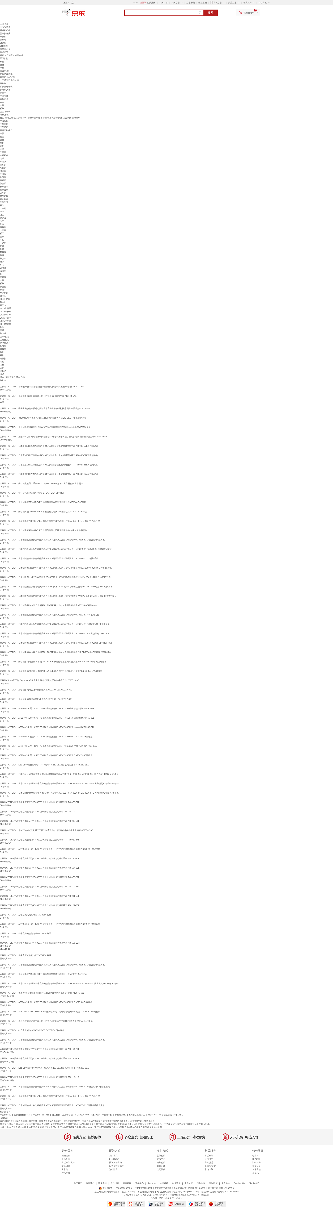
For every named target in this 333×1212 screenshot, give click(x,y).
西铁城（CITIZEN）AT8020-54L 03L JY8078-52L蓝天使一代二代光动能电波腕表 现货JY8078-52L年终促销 (50, 849)
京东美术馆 (5, 49)
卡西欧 (3, 230)
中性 (2, 133)
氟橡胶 (3, 252)
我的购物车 (249, 12)
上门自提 (113, 1155)
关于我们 (78, 1183)
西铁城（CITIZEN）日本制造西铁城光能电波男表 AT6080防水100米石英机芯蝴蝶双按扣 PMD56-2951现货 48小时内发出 (56, 586)
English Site (239, 1183)
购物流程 (66, 1155)
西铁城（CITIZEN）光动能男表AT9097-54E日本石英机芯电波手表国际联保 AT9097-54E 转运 (43, 511)
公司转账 (161, 1169)
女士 (2, 140)
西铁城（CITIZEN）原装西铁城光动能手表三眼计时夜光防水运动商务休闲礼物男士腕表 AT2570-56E (46, 830)
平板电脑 (37, 1127)
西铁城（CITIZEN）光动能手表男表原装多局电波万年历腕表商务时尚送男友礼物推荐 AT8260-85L (45, 427)
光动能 (3, 152)
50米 (2, 290)
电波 (2, 158)
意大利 (3, 93)
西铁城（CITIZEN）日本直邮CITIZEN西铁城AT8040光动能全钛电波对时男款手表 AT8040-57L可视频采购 (49, 455)
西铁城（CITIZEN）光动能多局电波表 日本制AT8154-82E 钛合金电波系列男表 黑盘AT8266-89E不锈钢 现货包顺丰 (53, 661)
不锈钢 (3, 83)
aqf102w (95, 1115)
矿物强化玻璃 (6, 86)
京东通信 (256, 1169)
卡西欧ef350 (120, 1115)
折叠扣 (3, 346)
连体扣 (3, 358)
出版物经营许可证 (146, 1191)
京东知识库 (5, 27)
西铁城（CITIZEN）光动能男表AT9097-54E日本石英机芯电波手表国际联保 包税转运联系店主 (43, 530)
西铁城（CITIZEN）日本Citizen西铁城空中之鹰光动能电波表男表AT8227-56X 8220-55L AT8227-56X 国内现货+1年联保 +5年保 (59, 783)
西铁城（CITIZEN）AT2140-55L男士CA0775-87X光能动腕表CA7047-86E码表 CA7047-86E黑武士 (46, 755)
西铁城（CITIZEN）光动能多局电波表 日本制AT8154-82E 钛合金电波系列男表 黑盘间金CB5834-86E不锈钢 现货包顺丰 (55, 652)
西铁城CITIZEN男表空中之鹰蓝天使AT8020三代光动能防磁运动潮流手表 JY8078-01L (39, 877)
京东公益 (225, 1183)
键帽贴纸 (4, 46)
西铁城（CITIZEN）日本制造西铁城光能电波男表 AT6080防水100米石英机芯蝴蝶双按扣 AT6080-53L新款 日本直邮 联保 (56, 568)
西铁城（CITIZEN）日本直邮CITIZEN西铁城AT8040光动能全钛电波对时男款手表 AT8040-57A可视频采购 (49, 474)
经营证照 (205, 1195)
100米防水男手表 (137, 1115)
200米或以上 (6, 299)
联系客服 (66, 1173)
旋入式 (3, 333)
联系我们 (90, 1183)
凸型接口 (4, 124)
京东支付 (169, 1198)
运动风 (3, 180)
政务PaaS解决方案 (136, 1127)
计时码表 (4, 199)
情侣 (2, 143)
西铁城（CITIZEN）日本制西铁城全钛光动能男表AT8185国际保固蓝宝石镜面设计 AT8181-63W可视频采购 (49, 615)
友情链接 (164, 1183)
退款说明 (209, 1162)
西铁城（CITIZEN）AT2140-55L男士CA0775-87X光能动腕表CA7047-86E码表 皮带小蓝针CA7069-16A (48, 746)
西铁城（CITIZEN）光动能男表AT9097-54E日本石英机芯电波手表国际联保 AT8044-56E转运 (43, 502)
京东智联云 (121, 1127)
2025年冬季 (5, 321)
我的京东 (175, 2)
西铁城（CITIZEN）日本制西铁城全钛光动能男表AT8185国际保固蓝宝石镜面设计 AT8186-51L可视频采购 (49, 558)
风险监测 (201, 1183)
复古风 (3, 183)
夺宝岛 (255, 1155)
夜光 (2, 205)
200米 (3, 302)
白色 (2, 365)
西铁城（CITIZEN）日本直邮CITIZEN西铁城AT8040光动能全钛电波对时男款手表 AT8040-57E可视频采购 (49, 446)
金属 (2, 105)
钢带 (2, 249)
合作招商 (115, 1183)
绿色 (2, 374)
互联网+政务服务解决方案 (130, 1124)
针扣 (2, 355)
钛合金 (3, 258)
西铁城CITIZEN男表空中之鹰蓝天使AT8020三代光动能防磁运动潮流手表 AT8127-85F (39, 905)
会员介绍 (66, 1159)
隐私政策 (213, 1183)
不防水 (3, 305)
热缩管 (182, 1124)
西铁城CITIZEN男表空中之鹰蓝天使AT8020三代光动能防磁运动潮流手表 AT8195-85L (39, 858)
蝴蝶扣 (3, 349)
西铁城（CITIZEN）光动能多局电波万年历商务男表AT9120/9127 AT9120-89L (36, 690)
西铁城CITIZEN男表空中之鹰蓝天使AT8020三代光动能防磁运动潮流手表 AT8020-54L (39, 840)
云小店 (56, 1127)
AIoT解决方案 (111, 1124)
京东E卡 (256, 1166)
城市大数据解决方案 (68, 1124)
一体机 (3, 36)
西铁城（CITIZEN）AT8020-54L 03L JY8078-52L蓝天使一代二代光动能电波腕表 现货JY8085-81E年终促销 (50, 924)
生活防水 (4, 293)
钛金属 (3, 268)
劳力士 (3, 221)
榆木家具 (83, 1127)
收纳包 (3, 40)
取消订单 (209, 1169)
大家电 (65, 1169)
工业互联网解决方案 (106, 1127)
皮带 (2, 246)
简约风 (3, 165)
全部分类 (4, 24)
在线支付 (161, 1159)
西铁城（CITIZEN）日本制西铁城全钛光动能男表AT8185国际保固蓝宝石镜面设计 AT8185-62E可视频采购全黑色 (52, 540)
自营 (2, 402)
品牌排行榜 (5, 30)
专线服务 (46, 1124)
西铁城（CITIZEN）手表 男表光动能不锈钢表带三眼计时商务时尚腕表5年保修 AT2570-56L (42, 386)
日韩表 (9, 55)
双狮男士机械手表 (22, 1115)
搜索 (210, 12)
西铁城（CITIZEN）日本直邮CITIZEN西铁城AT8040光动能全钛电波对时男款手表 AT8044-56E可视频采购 (49, 465)
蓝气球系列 (5, 336)
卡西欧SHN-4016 (41, 1115)
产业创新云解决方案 (69, 1127)
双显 (2, 61)
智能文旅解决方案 (153, 1127)
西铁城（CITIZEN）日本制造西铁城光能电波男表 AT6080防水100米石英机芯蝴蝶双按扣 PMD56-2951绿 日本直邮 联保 (55, 577)
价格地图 (11, 1124)
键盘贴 (3, 43)
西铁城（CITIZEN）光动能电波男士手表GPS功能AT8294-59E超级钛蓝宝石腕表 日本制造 (41, 483)
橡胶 (2, 255)
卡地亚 (30, 1127)
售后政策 (209, 1155)
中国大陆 (4, 96)
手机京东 (217, 2)
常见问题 (66, 1166)
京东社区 (189, 1183)
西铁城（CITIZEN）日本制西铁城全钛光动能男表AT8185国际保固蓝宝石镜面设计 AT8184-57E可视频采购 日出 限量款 (55, 624)
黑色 (2, 361)
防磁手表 (4, 202)
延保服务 (256, 1162)
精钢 (2, 108)
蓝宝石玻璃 (5, 111)
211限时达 (114, 1159)
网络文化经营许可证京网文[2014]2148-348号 (178, 1191)
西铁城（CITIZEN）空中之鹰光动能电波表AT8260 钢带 (25, 933)
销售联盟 (176, 1183)
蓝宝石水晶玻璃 (7, 77)
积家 (2, 224)
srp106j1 (178, 1115)
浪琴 (2, 211)
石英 (2, 149)
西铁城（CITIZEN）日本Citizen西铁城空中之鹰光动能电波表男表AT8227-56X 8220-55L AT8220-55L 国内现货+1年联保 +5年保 (59, 774)
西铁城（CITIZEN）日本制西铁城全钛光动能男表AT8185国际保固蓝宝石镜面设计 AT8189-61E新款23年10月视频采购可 (56, 549)
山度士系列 (5, 340)
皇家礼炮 (174, 1124)
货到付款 (161, 1155)
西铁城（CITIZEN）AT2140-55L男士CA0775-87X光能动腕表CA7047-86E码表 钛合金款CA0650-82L (47, 718)
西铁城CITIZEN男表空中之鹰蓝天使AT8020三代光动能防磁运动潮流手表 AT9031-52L (39, 896)
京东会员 (190, 2)
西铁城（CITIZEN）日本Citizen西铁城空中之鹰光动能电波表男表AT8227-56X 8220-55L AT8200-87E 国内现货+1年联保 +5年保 (59, 793)
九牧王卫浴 (165, 1124)
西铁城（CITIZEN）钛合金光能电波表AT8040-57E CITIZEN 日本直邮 (32, 493)
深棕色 (3, 371)
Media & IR (254, 1183)
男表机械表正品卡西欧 (62, 1115)
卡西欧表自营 (165, 1115)
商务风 (3, 174)
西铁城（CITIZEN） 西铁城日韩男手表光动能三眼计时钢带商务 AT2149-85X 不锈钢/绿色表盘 (43, 418)
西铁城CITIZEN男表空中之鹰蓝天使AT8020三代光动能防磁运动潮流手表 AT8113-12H (40, 943)
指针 (2, 65)
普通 (2, 330)
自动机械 (4, 155)
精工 (2, 233)
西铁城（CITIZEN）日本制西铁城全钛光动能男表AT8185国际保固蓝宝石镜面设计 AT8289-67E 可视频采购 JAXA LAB (54, 633)
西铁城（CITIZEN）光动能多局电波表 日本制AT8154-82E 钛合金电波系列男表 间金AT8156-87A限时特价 (49, 605)
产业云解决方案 (18, 1127)
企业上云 (92, 1127)
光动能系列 (5, 343)
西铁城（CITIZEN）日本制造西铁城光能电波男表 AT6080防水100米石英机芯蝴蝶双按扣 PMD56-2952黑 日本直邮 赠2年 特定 (58, 596)
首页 (2, 55)
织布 (2, 265)
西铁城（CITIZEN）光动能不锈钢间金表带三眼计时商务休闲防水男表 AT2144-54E (38, 396)
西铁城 (3, 227)
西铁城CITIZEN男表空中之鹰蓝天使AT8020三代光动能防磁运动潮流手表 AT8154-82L (39, 868)
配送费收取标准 (116, 1166)
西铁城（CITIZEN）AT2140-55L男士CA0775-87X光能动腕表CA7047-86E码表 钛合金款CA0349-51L (47, 727)
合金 (2, 102)
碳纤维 (3, 271)
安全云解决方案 (96, 1124)
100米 (3, 296)
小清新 (3, 161)
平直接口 (4, 121)
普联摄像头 (5, 33)
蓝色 (2, 368)
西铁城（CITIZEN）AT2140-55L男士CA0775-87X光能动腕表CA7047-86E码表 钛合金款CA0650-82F (47, 708)
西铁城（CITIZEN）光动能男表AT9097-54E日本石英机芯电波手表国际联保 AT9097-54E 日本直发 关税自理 (50, 521)
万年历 (3, 193)
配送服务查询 (115, 1162)
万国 (2, 215)
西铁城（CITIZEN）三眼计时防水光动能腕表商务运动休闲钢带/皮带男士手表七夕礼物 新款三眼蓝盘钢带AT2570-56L (54, 436)
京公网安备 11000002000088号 (117, 1188)
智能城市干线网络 (150, 1124)
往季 (2, 327)
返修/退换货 (210, 1166)
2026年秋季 (5, 311)
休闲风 (3, 177)
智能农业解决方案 (194, 1124)
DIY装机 (256, 1159)
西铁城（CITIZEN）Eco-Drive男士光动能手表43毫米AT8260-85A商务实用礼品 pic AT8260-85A (44, 765)
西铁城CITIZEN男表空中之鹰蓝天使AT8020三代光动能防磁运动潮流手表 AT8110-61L (39, 886)
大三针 (3, 208)
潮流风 (3, 171)
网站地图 (20, 1124)
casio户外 (152, 1115)
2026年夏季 (5, 308)
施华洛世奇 (47, 1127)
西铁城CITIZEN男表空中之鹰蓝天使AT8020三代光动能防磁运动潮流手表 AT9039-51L (39, 821)
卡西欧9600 (5, 1115)
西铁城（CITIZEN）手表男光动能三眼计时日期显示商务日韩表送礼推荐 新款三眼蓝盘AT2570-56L (45, 408)
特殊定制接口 (6, 130)
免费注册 (151, 2)
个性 (2, 68)
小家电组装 (84, 1124)
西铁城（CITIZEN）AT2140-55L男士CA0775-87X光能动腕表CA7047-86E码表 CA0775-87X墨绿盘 (46, 736)
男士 (2, 136)
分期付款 (161, 1162)
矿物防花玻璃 (6, 74)
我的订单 (163, 2)
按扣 (2, 352)
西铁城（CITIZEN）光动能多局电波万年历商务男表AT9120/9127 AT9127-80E (36, 699)
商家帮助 (127, 1183)
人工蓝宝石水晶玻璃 (9, 80)
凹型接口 (4, 127)
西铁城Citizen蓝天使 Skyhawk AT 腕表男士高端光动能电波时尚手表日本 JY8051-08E (39, 680)
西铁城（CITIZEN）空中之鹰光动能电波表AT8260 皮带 (25, 915)
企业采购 (202, 2)
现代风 (3, 168)
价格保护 (209, 1159)
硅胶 (2, 261)
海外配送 (113, 1169)
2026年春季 (5, 318)
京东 (85, 14)
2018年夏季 (5, 324)
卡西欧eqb (107, 1115)
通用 (2, 146)
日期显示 (4, 186)
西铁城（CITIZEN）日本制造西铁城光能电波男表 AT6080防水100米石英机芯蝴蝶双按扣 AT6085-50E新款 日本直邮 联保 (56, 643)
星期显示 (4, 190)
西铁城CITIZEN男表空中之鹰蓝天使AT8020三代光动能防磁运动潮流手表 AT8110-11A (39, 811)
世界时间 (4, 196)
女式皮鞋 (54, 1124)
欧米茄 (3, 218)
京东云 (179, 1198)
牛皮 (2, 240)
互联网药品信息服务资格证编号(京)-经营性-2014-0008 (180, 1188)
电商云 (3, 1124)
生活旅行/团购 (68, 1162)
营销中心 (139, 1183)
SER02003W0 (82, 1115)
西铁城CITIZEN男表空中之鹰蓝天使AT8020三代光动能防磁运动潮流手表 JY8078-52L (39, 802)
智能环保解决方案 (32, 1124)
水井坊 (8, 1127)
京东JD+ (256, 1173)
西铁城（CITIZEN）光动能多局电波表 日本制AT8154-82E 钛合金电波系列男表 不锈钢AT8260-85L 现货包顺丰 (51, 671)
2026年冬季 (5, 315)
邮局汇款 (161, 1166)
